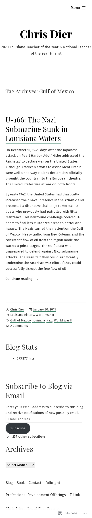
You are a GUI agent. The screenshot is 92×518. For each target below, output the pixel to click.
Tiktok (75, 495)
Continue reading (19, 279)
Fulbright (52, 483)
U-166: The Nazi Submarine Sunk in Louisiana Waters (37, 129)
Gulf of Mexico (20, 320)
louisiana (38, 320)
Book (21, 483)
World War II (45, 315)
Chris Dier (46, 34)
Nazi (49, 320)
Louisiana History (22, 315)
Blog (9, 483)
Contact (35, 483)
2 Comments (19, 326)
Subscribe (17, 428)
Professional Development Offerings (36, 495)
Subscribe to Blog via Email (39, 390)
